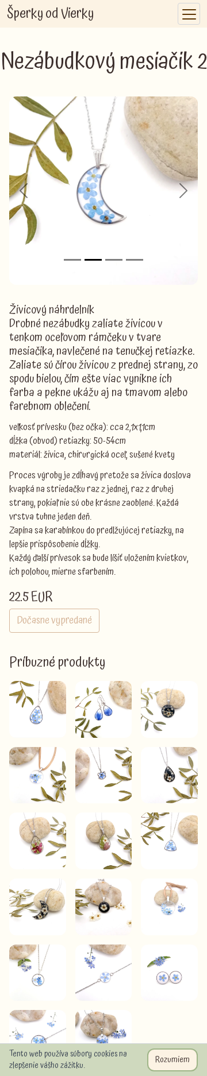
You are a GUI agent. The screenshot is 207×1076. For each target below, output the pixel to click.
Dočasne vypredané (54, 620)
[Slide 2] (93, 259)
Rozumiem (172, 1060)
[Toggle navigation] (189, 14)
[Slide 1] (72, 259)
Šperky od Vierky (50, 14)
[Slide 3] (113, 259)
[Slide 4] (134, 259)
